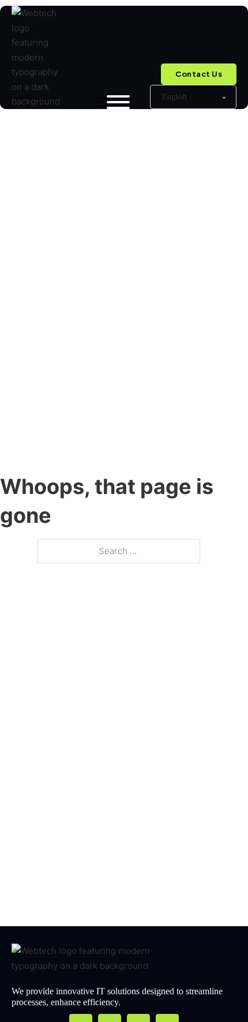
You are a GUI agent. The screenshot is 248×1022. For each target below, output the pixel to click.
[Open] (118, 102)
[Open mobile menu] (101, 102)
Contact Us (198, 73)
